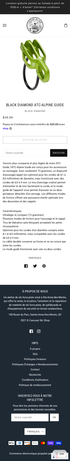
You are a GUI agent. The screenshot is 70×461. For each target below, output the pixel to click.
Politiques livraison (35, 359)
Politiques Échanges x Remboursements (35, 364)
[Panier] (66, 25)
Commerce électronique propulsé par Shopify (35, 453)
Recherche (35, 374)
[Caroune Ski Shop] (35, 25)
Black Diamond (35, 111)
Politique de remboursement (35, 385)
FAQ (35, 354)
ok (54, 417)
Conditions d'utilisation (35, 379)
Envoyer (59, 152)
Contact (35, 369)
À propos (35, 348)
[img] (31, 331)
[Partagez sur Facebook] (26, 266)
